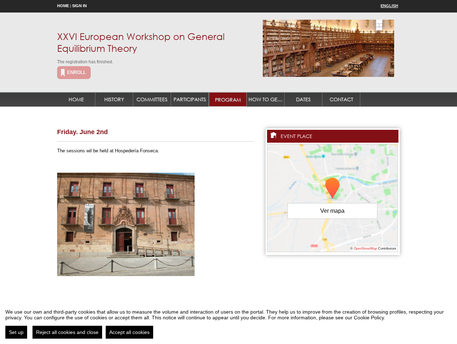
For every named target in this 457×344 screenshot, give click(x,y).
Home (63, 6)
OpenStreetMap (365, 248)
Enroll (76, 72)
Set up (16, 332)
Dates (303, 99)
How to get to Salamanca (266, 99)
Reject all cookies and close (67, 332)
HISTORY (114, 99)
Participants (190, 99)
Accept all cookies (129, 332)
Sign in (79, 6)
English (389, 6)
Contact (341, 99)
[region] (228, 321)
